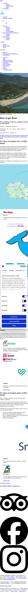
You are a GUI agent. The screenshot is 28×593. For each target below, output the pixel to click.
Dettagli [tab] (11, 270)
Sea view (5, 26)
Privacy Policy (14, 591)
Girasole (8, 28)
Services (5, 16)
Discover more (6, 353)
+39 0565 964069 (10, 578)
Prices (7, 7)
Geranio (8, 35)
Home (1, 114)
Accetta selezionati (14, 321)
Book (1, 0)
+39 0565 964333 (22, 578)
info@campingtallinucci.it (9, 579)
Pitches (7, 4)
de (6, 23)
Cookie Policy (22, 591)
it (6, 22)
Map (4, 59)
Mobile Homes (9, 6)
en (3, 20)
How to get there (7, 64)
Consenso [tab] (4, 270)
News (4, 67)
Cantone (8, 38)
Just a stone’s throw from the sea (10, 32)
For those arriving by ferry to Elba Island (9, 135)
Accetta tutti (14, 317)
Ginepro (8, 34)
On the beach (6, 36)
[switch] (24, 301)
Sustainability (6, 65)
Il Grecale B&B (9, 31)
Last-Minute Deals (7, 69)
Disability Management (5, 585)
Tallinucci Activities (7, 18)
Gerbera (8, 30)
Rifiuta (14, 325)
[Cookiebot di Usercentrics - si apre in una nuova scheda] (20, 266)
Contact (5, 68)
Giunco (7, 39)
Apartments (5, 8)
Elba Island (5, 63)
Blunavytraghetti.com (12, 226)
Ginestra (8, 27)
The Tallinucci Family (8, 61)
